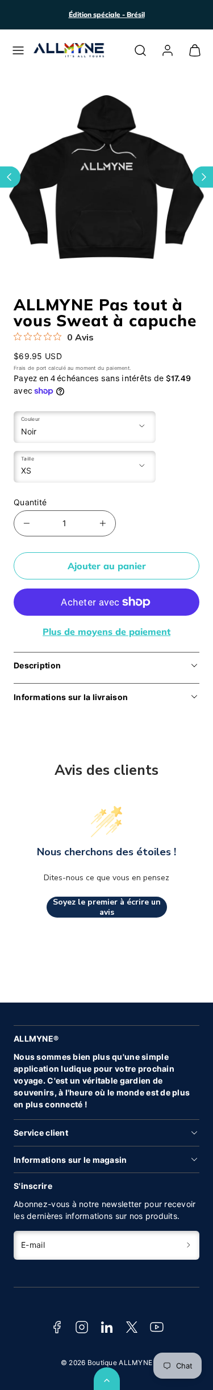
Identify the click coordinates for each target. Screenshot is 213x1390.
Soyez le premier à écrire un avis (107, 907)
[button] (18, 50)
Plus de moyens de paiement (106, 631)
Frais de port (30, 368)
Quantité (30, 502)
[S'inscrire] (189, 1245)
